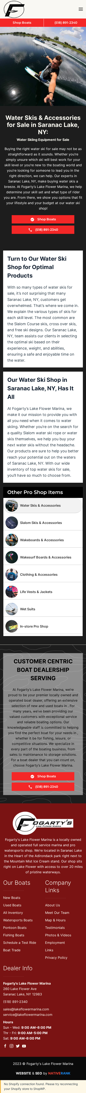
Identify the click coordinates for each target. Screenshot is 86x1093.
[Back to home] (15, 9)
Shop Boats (46, 219)
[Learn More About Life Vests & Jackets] (43, 591)
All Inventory (13, 913)
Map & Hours (55, 920)
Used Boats (12, 905)
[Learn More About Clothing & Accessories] (43, 574)
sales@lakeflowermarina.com (26, 1009)
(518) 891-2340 (15, 1002)
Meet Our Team (57, 913)
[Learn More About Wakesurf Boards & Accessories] (43, 557)
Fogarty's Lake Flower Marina (27, 983)
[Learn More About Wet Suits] (43, 609)
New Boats (11, 898)
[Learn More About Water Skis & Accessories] (43, 505)
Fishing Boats (13, 935)
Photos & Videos (58, 935)
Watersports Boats (18, 920)
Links (49, 950)
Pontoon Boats (15, 928)
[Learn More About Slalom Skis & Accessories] (43, 522)
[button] (81, 9)
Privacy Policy (56, 957)
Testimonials (55, 928)
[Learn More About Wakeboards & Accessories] (43, 539)
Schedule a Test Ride (19, 942)
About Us (52, 905)
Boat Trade (11, 950)
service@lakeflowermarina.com (27, 1014)
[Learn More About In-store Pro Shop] (43, 626)
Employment (55, 942)
